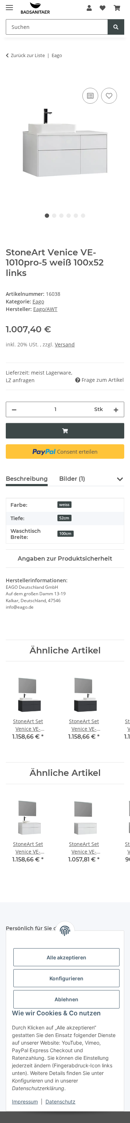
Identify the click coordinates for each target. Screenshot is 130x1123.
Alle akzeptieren (66, 957)
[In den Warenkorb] (11, 78)
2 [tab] (54, 215)
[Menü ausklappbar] (9, 4)
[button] (89, 8)
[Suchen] (116, 27)
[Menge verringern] (14, 409)
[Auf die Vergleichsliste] (90, 96)
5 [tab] (76, 215)
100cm (65, 533)
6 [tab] (83, 215)
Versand (65, 344)
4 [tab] (68, 215)
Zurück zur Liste (28, 55)
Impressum (25, 1101)
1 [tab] (47, 215)
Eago (38, 301)
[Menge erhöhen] (116, 409)
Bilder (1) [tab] (72, 478)
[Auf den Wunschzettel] (109, 96)
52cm (64, 518)
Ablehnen (66, 999)
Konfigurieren (66, 978)
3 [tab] (61, 215)
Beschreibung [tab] (27, 478)
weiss (64, 504)
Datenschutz (60, 1101)
